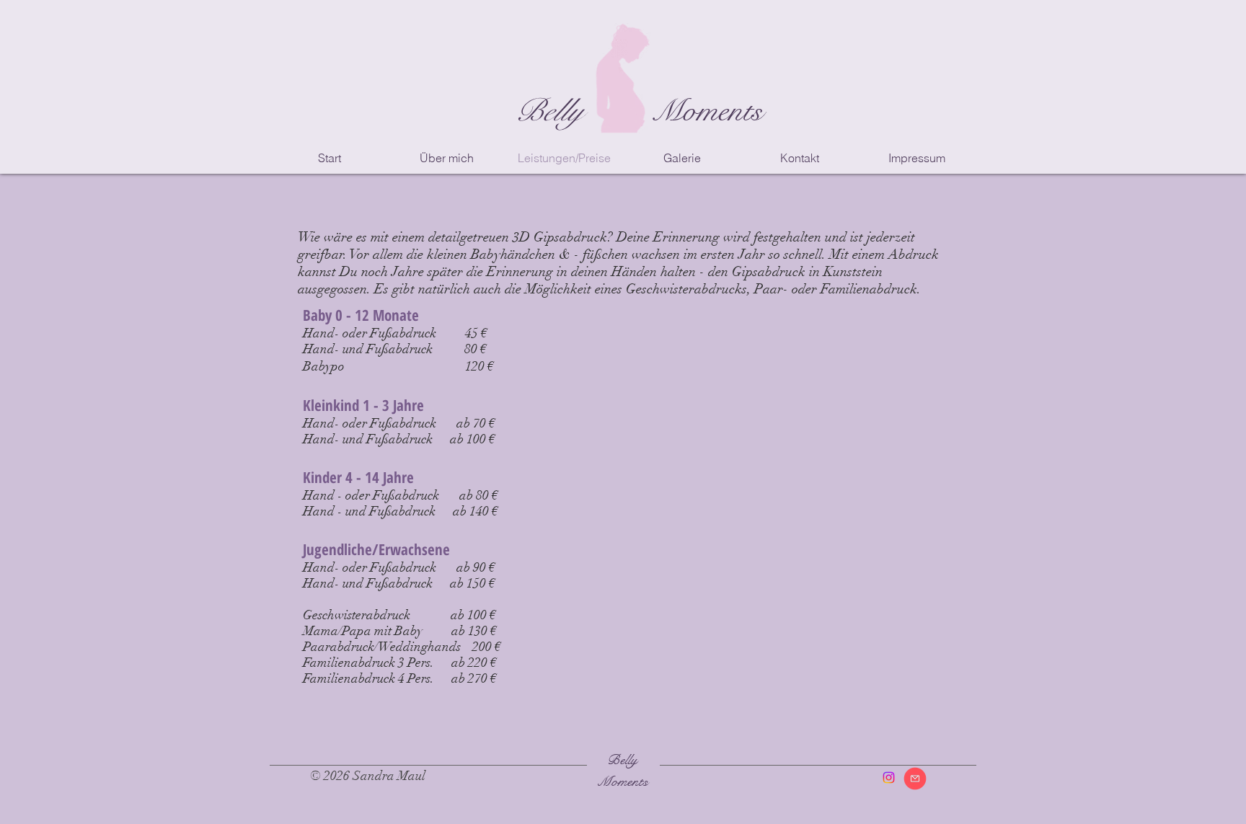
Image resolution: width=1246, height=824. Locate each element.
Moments (707, 111)
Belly (549, 111)
